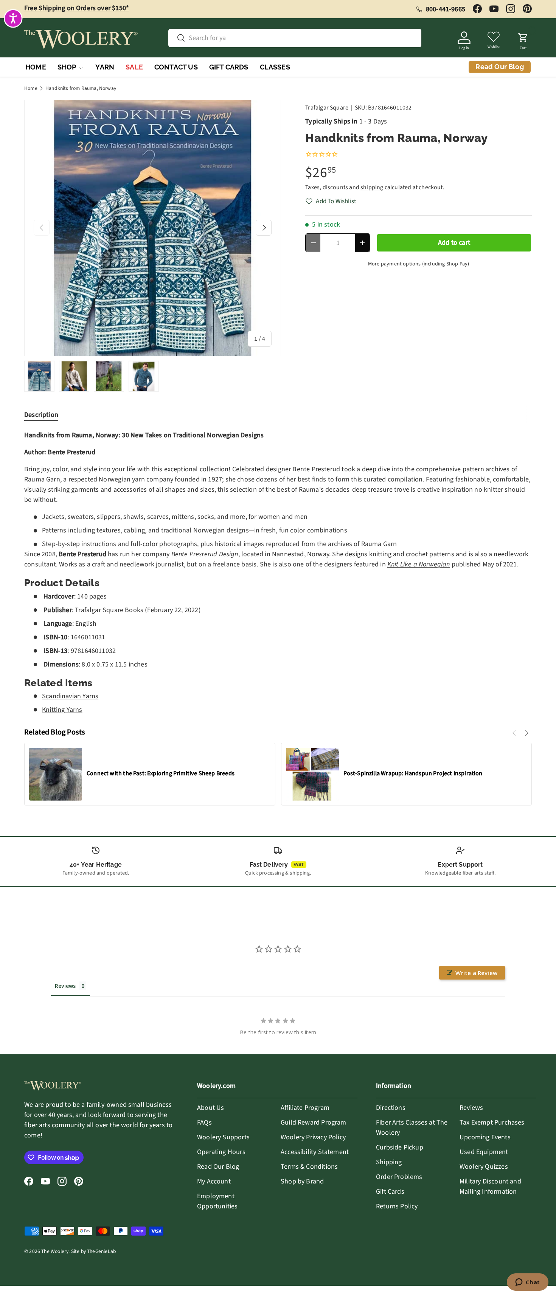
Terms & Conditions (309, 1166)
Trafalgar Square (326, 107)
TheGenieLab (101, 1251)
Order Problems (399, 1177)
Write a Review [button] (476, 973)
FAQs (204, 1122)
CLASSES (275, 67)
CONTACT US (176, 67)
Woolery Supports (223, 1137)
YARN (104, 67)
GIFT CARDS (228, 67)
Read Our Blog (218, 1166)
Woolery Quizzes (484, 1166)
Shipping (389, 1162)
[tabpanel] (278, 572)
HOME (35, 67)
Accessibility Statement (315, 1152)
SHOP (66, 67)
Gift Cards (390, 1191)
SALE (134, 67)
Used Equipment (484, 1152)
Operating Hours (221, 1152)
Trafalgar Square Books (109, 610)
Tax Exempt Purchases (492, 1122)
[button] (523, 39)
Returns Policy (397, 1206)
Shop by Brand (302, 1181)
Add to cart (454, 242)
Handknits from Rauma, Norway (80, 88)
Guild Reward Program (313, 1122)
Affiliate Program (305, 1107)
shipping (371, 187)
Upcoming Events (485, 1137)
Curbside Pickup (399, 1147)
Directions (390, 1107)
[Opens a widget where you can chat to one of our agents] (527, 1282)
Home (30, 88)
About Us (210, 1107)
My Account (214, 1181)
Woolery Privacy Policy (313, 1137)
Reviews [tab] (65, 985)
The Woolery (54, 1251)
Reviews (471, 1107)
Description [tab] (41, 415)
